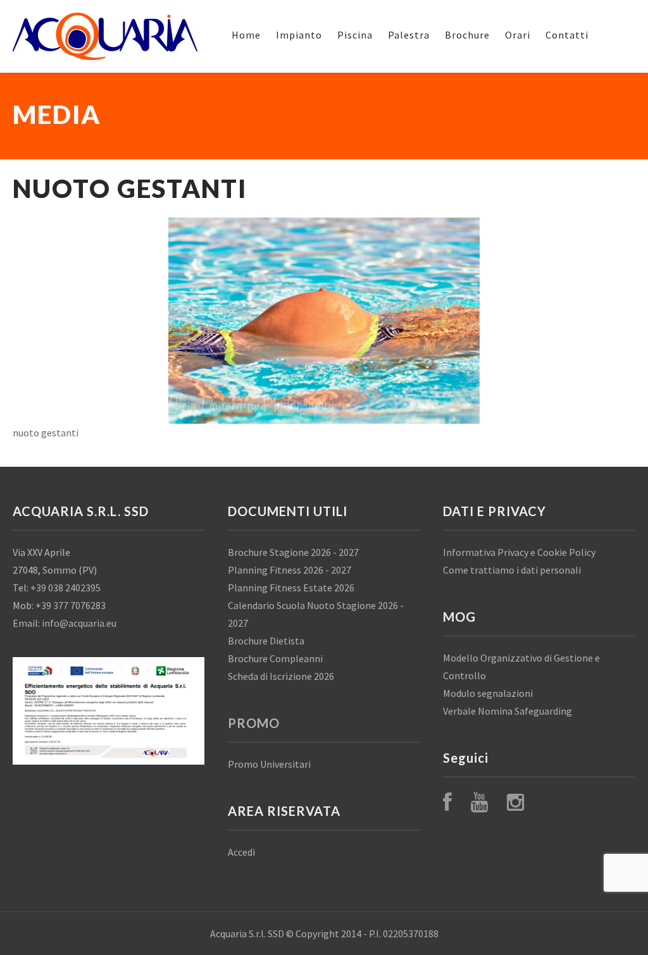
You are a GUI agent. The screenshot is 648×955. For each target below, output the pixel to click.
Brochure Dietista (266, 640)
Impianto (299, 34)
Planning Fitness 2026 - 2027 (289, 570)
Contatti (567, 34)
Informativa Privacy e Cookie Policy (519, 552)
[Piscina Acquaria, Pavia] (105, 36)
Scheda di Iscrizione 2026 (281, 676)
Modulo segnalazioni (488, 693)
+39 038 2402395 (65, 587)
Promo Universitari (269, 764)
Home (246, 34)
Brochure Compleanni (275, 658)
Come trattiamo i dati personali (512, 570)
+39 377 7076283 (70, 605)
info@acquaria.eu (79, 623)
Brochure (467, 34)
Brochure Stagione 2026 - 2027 (293, 552)
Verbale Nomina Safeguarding (507, 711)
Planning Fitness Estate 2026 (291, 587)
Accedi (241, 852)
